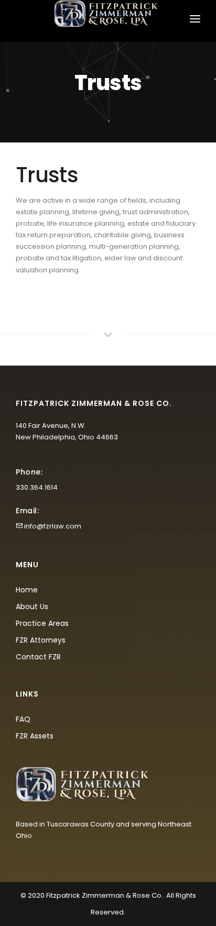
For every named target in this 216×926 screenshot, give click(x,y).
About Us (32, 606)
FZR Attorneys (41, 640)
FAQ (23, 719)
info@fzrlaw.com (52, 526)
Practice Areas (42, 623)
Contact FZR (38, 657)
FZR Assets (34, 736)
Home (27, 590)
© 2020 (32, 895)
